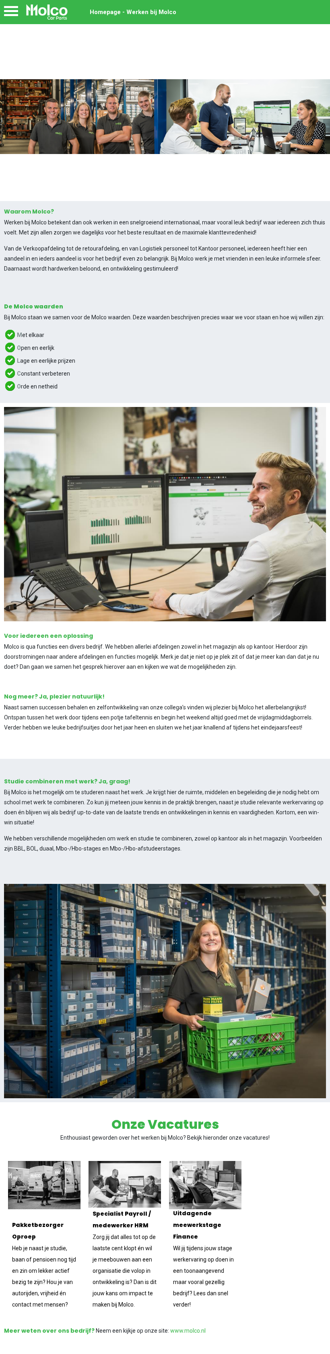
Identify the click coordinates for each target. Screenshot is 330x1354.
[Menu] (11, 13)
